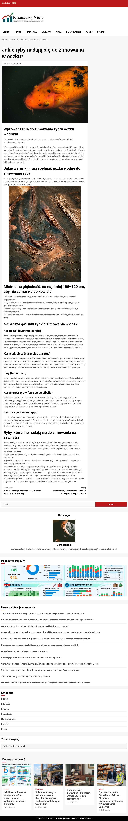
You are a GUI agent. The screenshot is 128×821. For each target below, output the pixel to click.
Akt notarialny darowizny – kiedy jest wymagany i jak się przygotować (34, 626)
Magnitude (69, 818)
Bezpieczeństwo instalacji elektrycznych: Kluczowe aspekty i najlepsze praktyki (40, 645)
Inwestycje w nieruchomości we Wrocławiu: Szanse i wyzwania (31, 657)
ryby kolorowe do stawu (20, 463)
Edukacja (46, 32)
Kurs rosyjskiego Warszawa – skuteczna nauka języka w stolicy (22, 490)
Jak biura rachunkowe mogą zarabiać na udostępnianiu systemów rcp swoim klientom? (57, 589)
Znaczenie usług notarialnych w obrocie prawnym (25, 676)
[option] (64, 582)
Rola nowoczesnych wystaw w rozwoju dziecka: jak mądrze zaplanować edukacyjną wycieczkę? (47, 619)
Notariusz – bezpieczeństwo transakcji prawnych (25, 651)
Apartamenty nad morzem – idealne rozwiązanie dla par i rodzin (69, 490)
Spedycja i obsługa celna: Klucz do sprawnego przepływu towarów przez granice (40, 670)
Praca (59, 32)
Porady (89, 32)
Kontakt (101, 32)
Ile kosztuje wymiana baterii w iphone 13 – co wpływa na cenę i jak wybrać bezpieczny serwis (45, 638)
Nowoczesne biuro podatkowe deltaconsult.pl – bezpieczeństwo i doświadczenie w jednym (45, 682)
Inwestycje (31, 32)
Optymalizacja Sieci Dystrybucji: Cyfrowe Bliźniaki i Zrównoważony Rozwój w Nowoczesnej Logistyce (50, 632)
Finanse (17, 32)
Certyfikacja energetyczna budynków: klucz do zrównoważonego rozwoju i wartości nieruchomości (49, 663)
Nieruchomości (73, 32)
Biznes (6, 32)
